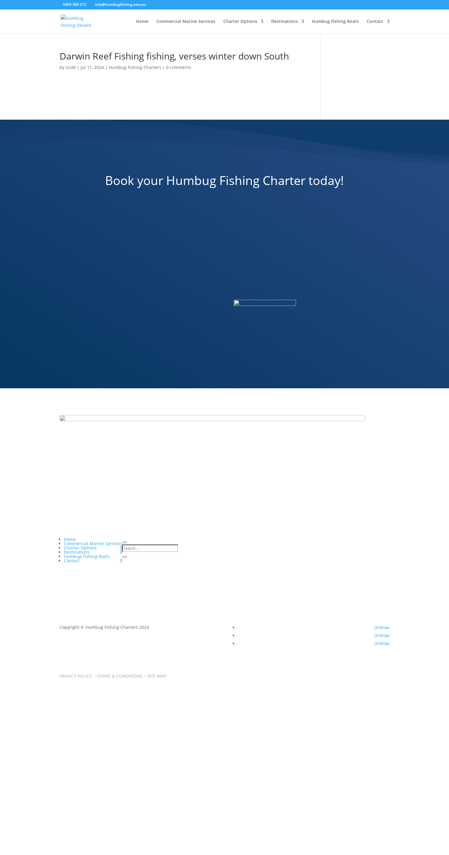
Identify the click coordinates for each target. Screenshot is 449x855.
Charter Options (240, 21)
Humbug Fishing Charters (135, 67)
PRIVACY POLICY (76, 676)
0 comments (178, 67)
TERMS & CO (120, 676)
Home (142, 21)
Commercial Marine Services (185, 21)
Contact (375, 21)
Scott (71, 67)
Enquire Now (192, 379)
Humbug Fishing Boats (335, 21)
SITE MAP (156, 676)
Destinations (284, 21)
